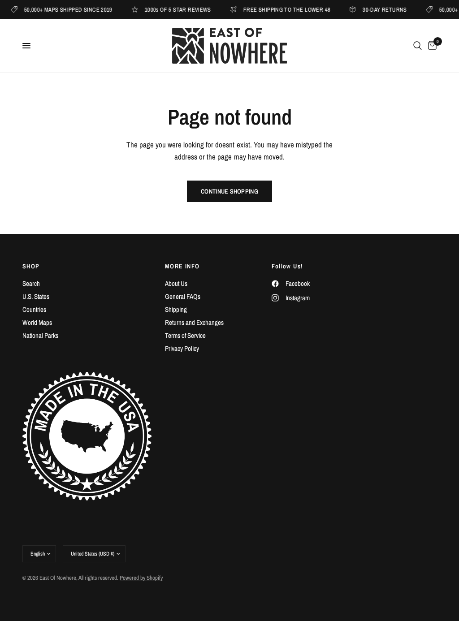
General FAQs (182, 296)
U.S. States (35, 296)
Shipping (176, 309)
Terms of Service (185, 335)
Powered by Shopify (141, 578)
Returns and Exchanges (194, 322)
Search (31, 283)
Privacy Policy (182, 348)
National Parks (40, 335)
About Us (176, 283)
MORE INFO (182, 266)
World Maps (37, 322)
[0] (431, 46)
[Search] (417, 46)
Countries (34, 309)
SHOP (31, 266)
